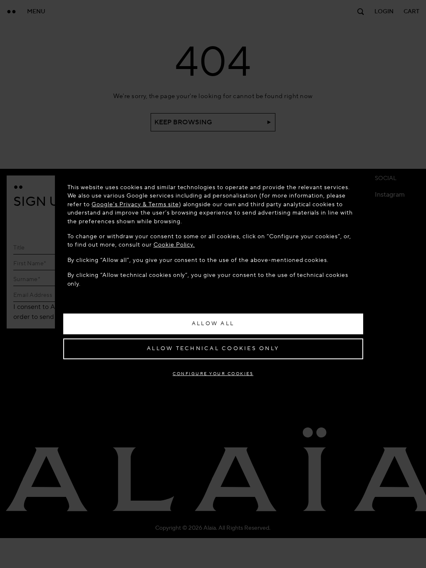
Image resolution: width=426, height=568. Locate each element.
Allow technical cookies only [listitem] (213, 348)
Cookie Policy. (174, 244)
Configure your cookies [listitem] (213, 373)
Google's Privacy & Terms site (135, 204)
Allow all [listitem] (213, 323)
